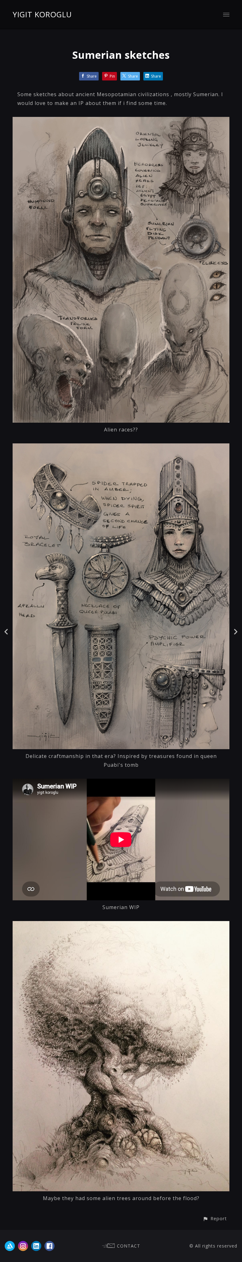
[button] (214, 1218)
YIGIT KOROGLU (42, 14)
